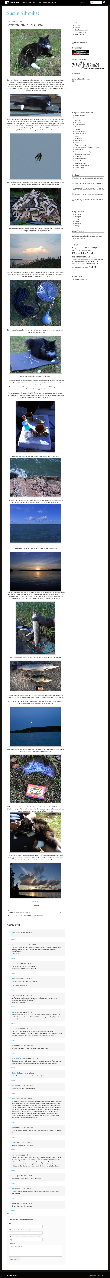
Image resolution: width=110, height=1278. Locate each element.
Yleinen (92, 266)
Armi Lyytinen (16, 1058)
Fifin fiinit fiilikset (80, 118)
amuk (14, 1098)
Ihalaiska (77, 120)
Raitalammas (79, 149)
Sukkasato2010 (76, 259)
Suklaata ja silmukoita (82, 165)
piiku (13, 995)
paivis (14, 1086)
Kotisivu (25, 1236)
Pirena (14, 964)
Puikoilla (87, 257)
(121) (78, 217)
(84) (78, 214)
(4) (77, 226)
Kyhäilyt (77, 28)
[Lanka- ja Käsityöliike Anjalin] (78, 91)
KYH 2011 (78, 25)
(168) (78, 224)
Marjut (14, 1012)
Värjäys (86, 267)
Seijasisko (15, 1073)
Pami (13, 978)
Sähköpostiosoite (19, 1230)
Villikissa (77, 170)
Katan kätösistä (80, 125)
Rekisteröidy (52, 2)
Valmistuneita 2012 (78, 267)
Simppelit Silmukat (81, 158)
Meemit (96, 254)
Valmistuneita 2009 (91, 261)
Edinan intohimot (80, 115)
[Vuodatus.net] (13, 1275)
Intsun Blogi (78, 122)
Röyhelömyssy (79, 34)
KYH (78, 250)
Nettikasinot (32, 2)
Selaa (43, 2)
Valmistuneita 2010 (78, 264)
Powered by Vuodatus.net (96, 1275)
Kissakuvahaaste (86, 250)
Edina (14, 1128)
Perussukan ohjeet (80, 32)
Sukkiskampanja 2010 (85, 259)
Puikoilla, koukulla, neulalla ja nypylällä (87, 147)
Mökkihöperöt (38, 915)
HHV (92, 247)
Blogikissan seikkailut (23, 915)
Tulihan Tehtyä (79, 167)
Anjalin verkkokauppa (81, 279)
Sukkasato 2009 (94, 257)
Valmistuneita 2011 (92, 264)
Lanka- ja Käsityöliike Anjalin (81, 79)
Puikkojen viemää (80, 145)
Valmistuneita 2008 (78, 261)
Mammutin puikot (80, 134)
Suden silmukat (80, 161)
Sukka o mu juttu (80, 163)
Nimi (10, 1223)
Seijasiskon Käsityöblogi (82, 154)
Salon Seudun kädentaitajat (83, 152)
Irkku (13, 1029)
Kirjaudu (82, 2)
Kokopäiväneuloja (80, 127)
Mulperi (77, 136)
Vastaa (13, 939)
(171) (78, 221)
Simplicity (78, 156)
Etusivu (25, 2)
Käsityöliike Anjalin (83, 253)
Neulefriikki (78, 138)
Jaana (14, 1046)
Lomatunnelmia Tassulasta (25, 24)
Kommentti (12, 1243)
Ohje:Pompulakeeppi (81, 30)
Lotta (13, 932)
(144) (78, 219)
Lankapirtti (78, 129)
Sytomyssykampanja (97, 259)
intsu (13, 1155)
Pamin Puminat (79, 140)
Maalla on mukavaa (81, 131)
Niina (13, 1142)
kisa (13, 1203)
